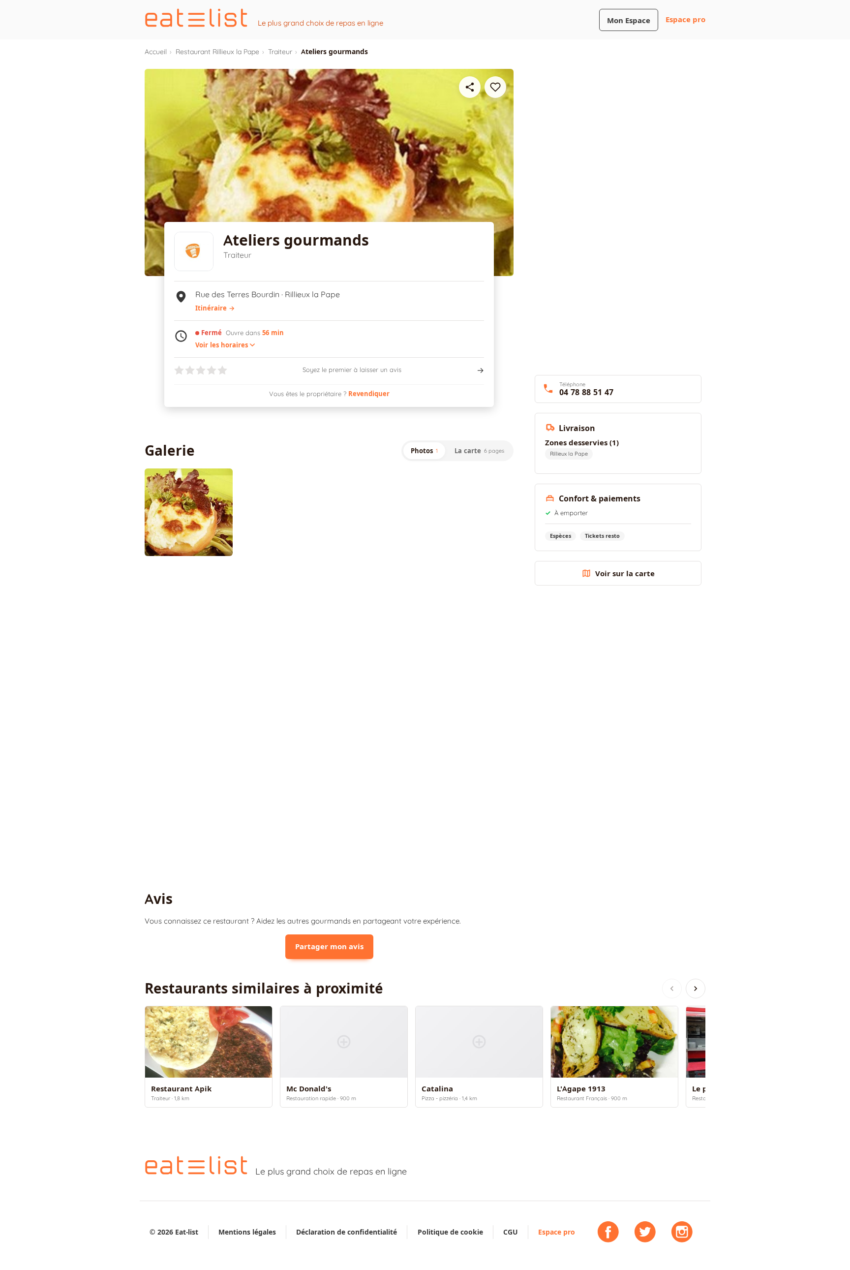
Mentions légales (247, 1232)
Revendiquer (369, 394)
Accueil (156, 51)
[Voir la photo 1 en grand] (189, 512)
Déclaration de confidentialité (346, 1232)
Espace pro (685, 19)
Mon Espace (628, 20)
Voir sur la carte (625, 573)
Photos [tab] (424, 451)
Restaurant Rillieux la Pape (217, 51)
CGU (510, 1232)
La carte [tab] (479, 451)
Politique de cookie (450, 1232)
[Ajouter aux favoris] (495, 87)
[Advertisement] (329, 644)
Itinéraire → (215, 308)
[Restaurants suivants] (695, 988)
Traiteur (280, 51)
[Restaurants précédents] (672, 988)
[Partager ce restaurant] (470, 87)
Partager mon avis (329, 946)
